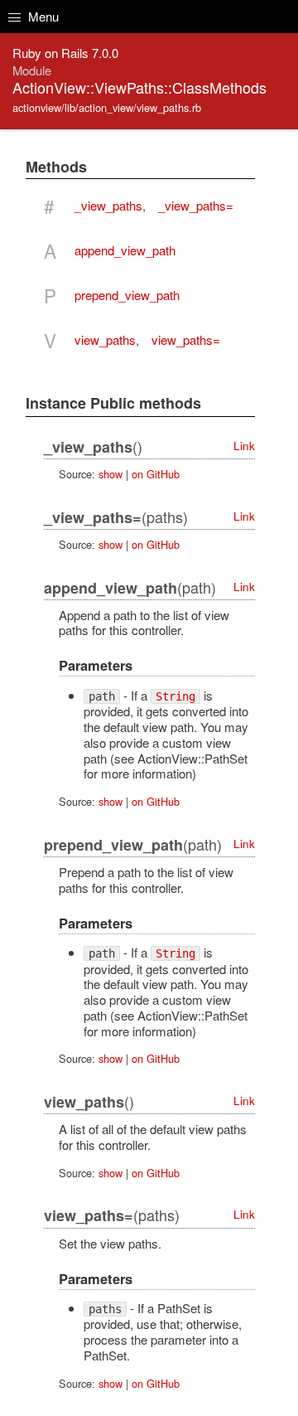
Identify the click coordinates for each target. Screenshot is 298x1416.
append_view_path (124, 250)
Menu (42, 16)
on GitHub (156, 474)
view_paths (105, 339)
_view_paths (108, 205)
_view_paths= (195, 205)
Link (244, 445)
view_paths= (185, 339)
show (111, 474)
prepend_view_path (127, 294)
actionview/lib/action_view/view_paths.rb (106, 107)
